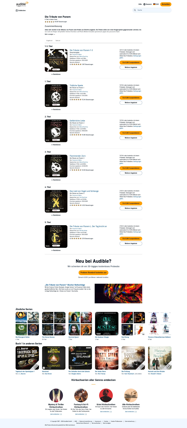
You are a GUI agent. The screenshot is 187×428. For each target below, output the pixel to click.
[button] (50, 34)
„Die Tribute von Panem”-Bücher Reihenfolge (65, 285)
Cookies (106, 421)
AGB (76, 421)
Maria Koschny (83, 56)
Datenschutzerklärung (85, 421)
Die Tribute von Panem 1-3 (81, 50)
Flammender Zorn (78, 156)
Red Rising (125, 337)
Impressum (98, 421)
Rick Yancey (101, 374)
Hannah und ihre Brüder (156, 371)
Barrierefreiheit (96, 423)
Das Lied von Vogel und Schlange (84, 191)
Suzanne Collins (77, 54)
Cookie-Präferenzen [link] (116, 421)
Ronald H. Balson (156, 374)
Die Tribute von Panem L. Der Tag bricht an (88, 226)
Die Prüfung (126, 371)
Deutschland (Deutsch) (83, 423)
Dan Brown (48, 374)
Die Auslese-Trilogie (102, 337)
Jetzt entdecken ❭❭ (56, 414)
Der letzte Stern (100, 371)
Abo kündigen (107, 423)
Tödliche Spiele (76, 85)
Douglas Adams (76, 374)
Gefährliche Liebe (77, 121)
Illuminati (45, 371)
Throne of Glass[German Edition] (159, 337)
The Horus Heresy (48, 337)
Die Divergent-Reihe (23, 337)
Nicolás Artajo (83, 230)
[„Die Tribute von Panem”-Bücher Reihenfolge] (118, 294)
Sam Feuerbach (129, 374)
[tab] (49, 40)
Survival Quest (74, 337)
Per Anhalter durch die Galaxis (79, 371)
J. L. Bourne (22, 374)
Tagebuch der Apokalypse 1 (25, 371)
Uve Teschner (83, 197)
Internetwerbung (130, 421)
